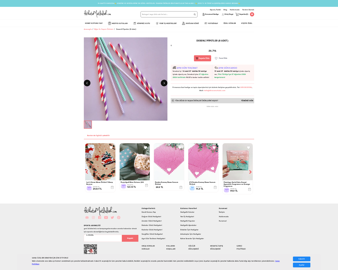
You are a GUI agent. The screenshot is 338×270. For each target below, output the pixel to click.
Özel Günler (230, 23)
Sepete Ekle (203, 58)
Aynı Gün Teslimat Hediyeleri (153, 238)
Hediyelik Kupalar (187, 221)
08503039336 (246, 87)
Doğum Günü (192, 23)
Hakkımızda (224, 217)
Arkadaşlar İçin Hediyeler (190, 234)
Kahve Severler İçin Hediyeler (192, 238)
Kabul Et (302, 259)
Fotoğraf (213, 23)
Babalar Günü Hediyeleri (152, 225)
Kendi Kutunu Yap (94, 23)
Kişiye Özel (246, 23)
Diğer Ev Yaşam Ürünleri (103, 29)
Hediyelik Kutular (187, 212)
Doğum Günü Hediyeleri (151, 217)
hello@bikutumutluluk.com (215, 90)
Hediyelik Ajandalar (188, 225)
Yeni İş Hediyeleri (168, 23)
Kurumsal (223, 221)
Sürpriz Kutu (143, 23)
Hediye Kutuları (120, 23)
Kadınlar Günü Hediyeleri (152, 230)
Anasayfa (88, 29)
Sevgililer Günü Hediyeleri (152, 234)
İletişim (222, 212)
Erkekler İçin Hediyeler (189, 230)
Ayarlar (301, 265)
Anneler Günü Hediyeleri (151, 221)
